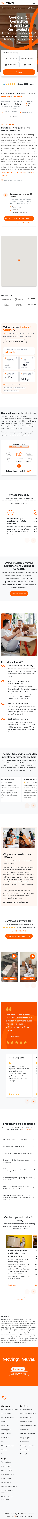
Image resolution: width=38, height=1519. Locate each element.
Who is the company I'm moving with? (17, 1153)
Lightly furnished (8, 460)
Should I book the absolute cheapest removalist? (16, 1161)
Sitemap (4, 1450)
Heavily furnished (29, 460)
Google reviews (19, 930)
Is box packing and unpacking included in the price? (17, 1179)
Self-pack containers (27, 1434)
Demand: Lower (27, 112)
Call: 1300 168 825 (19, 1374)
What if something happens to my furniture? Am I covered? (16, 1187)
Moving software (7, 1446)
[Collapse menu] (34, 3)
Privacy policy (6, 1478)
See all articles (19, 1299)
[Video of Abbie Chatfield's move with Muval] (9, 967)
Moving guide (6, 1430)
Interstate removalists (28, 1413)
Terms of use (6, 1462)
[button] (19, 260)
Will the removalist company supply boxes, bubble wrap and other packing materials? (17, 1197)
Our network (6, 1413)
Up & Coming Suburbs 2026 (11, 390)
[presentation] (27, 540)
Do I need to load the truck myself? (16, 1139)
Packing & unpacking (27, 1446)
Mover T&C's (6, 1466)
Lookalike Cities (8, 387)
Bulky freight (24, 1438)
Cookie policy (6, 1482)
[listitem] (19, 351)
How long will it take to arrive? (14, 1146)
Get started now (19, 593)
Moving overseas (26, 1417)
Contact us (5, 1438)
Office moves (25, 1442)
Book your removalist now (19, 936)
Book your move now (15, 341)
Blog (2, 1442)
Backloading (24, 1450)
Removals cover (26, 1422)
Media (3, 1422)
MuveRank (5, 1426)
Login (3, 1454)
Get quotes (18, 1369)
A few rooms (29, 58)
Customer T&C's (7, 1470)
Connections (24, 1430)
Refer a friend (6, 1434)
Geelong (5, 96)
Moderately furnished (19, 460)
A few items (12, 65)
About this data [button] (13, 116)
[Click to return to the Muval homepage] (7, 2)
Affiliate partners (7, 1417)
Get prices (19, 72)
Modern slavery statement (7, 1498)
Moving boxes (25, 1454)
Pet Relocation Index (20, 387)
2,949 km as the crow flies (10, 112)
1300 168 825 (27, 223)
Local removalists (26, 1409)
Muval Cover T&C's (8, 1474)
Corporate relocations (28, 1426)
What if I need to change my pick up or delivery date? (17, 1170)
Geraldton (18, 96)
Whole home (12, 58)
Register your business (9, 1409)
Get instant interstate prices (18, 218)
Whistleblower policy (9, 1486)
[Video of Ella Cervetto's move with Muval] (28, 967)
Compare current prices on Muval (13, 172)
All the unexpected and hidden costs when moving (17, 1253)
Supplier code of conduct (7, 1491)
